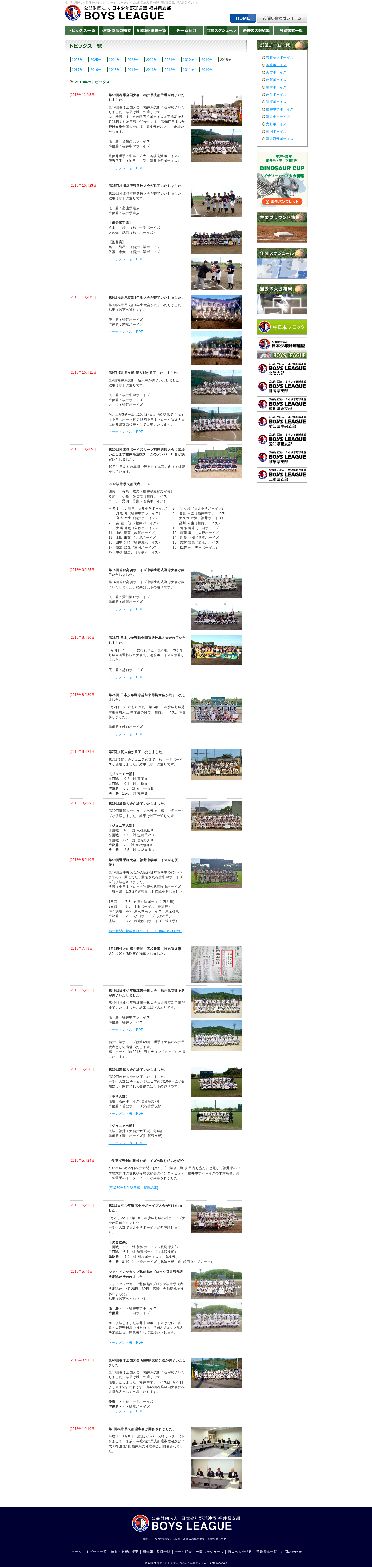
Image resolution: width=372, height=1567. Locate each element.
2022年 (151, 60)
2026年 (77, 60)
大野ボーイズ (276, 124)
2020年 (188, 60)
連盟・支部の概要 (124, 1552)
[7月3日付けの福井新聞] (214, 964)
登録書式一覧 (266, 1552)
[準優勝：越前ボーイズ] (214, 708)
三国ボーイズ (276, 131)
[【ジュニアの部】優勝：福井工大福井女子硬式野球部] (214, 1115)
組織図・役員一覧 (156, 1552)
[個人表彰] (214, 273)
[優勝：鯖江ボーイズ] (214, 312)
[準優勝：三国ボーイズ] (214, 1317)
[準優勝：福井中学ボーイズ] (214, 145)
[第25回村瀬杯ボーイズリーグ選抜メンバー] (214, 462)
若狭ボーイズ (276, 65)
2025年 (95, 60)
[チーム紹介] (186, 30)
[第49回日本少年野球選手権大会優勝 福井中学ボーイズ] (214, 873)
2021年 (170, 60)
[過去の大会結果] (256, 30)
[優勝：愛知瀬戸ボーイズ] (214, 583)
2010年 (207, 70)
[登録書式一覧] (290, 30)
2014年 (133, 70)
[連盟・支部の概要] (116, 30)
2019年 (207, 60)
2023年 (133, 60)
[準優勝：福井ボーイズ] (214, 423)
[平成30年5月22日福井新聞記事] (134, 1188)
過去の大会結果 (240, 1552)
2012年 (170, 70)
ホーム (76, 1552)
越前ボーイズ (276, 87)
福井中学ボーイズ (280, 109)
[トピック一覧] (81, 30)
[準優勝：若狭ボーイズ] (214, 348)
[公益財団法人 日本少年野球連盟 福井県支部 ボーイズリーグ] (118, 13)
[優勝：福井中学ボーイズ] (214, 387)
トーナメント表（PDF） (128, 168)
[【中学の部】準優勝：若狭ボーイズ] (214, 1082)
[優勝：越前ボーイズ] (214, 650)
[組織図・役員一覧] (151, 30)
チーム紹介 (183, 1552)
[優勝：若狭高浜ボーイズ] (214, 109)
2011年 (188, 70)
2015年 (114, 70)
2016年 (95, 70)
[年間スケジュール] (221, 30)
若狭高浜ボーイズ (280, 57)
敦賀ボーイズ (276, 80)
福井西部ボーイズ (280, 139)
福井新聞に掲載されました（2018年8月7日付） (145, 931)
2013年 (151, 70)
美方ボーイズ (276, 72)
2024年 (114, 60)
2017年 (77, 70)
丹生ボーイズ (276, 94)
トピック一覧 (96, 1552)
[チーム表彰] (214, 200)
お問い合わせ (291, 1552)
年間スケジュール (210, 1552)
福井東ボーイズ (278, 117)
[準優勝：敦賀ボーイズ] (214, 615)
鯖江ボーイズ (276, 102)
